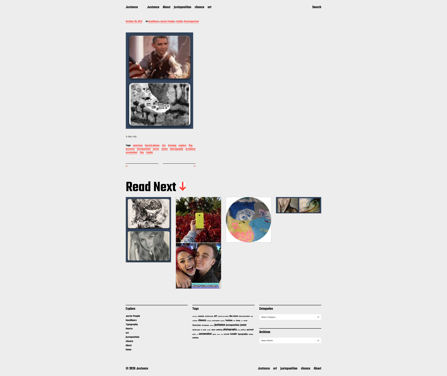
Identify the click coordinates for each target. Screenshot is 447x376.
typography (243, 334)
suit (222, 334)
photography (176, 149)
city (164, 145)
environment (216, 321)
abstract (194, 317)
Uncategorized (191, 21)
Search (316, 7)
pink (239, 330)
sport (218, 334)
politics (243, 330)
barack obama (152, 145)
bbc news (233, 316)
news (213, 329)
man (204, 329)
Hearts (129, 329)
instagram (205, 325)
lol (201, 330)
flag (190, 145)
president (191, 149)
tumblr (149, 152)
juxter (156, 149)
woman (195, 337)
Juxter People (167, 21)
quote (194, 334)
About (166, 7)
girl (242, 321)
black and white (244, 316)
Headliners (153, 21)
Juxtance (132, 7)
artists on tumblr (223, 316)
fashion (228, 320)
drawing (172, 145)
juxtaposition (182, 7)
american (138, 145)
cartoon (194, 321)
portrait (250, 330)
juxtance (130, 149)
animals (201, 316)
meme (164, 149)
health (245, 321)
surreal (226, 334)
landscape (196, 329)
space (214, 334)
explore (182, 145)
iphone (212, 325)
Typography (132, 324)
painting (219, 329)
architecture (209, 316)
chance (199, 7)
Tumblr (179, 21)
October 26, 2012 (134, 21)
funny (238, 320)
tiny (142, 152)
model (209, 330)
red (197, 334)
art (209, 7)
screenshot (131, 152)
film (234, 321)
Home (128, 350)
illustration (196, 325)
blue (252, 316)
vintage (251, 334)
